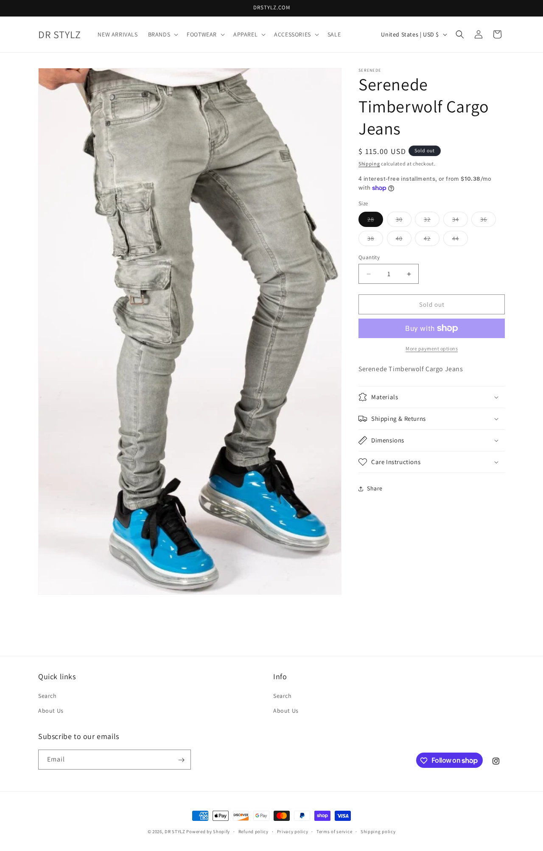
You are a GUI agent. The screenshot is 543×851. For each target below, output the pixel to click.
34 (460, 221)
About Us (51, 711)
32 (431, 221)
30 (403, 221)
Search (47, 696)
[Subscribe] (181, 760)
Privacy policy (292, 831)
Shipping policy (378, 831)
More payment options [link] (432, 348)
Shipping (369, 163)
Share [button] (375, 488)
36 (488, 221)
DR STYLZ (175, 831)
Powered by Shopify (208, 831)
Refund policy (253, 831)
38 (375, 240)
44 (460, 240)
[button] (162, 34)
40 (403, 240)
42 (431, 240)
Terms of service (334, 831)
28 (375, 221)
